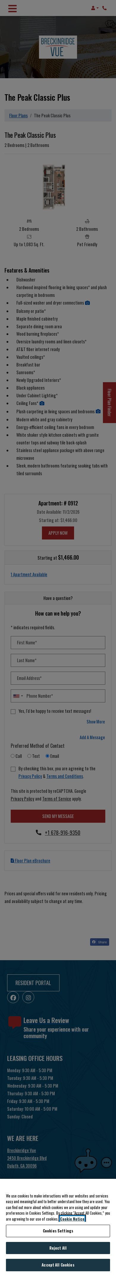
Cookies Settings (58, 1231)
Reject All (58, 1248)
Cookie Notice (72, 1219)
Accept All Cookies (58, 1265)
